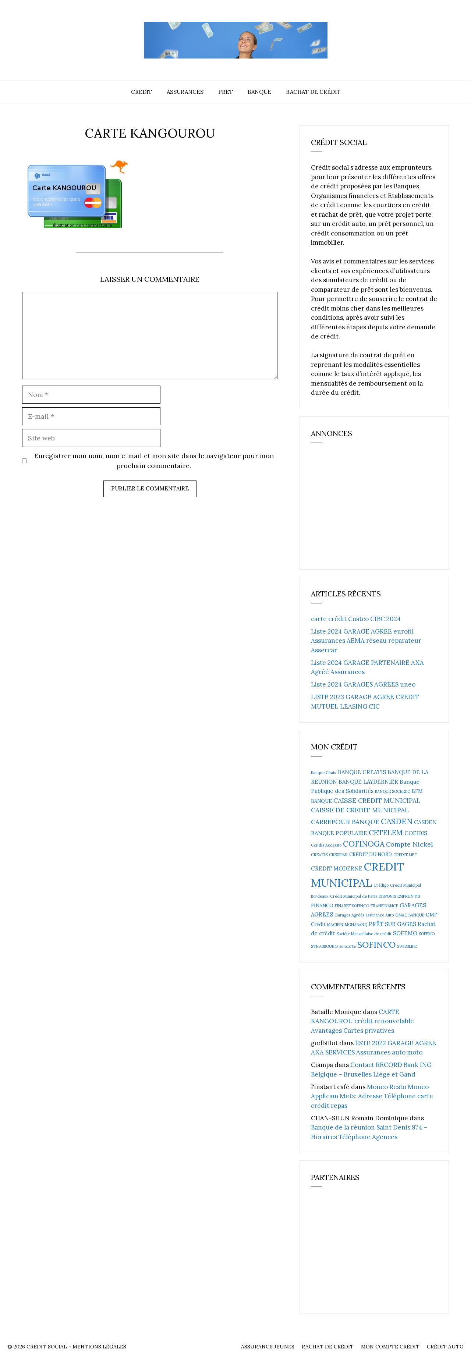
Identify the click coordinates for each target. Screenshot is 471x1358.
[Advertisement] (366, 509)
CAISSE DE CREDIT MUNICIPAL (360, 810)
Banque (259, 91)
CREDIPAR (338, 854)
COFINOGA (364, 844)
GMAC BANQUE (409, 915)
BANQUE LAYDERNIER (368, 781)
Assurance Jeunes (267, 1346)
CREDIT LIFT (405, 854)
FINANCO (322, 906)
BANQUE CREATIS (362, 772)
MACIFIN (335, 924)
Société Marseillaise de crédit (364, 933)
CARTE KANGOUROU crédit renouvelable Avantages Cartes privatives (362, 1021)
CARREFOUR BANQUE (345, 822)
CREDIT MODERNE (336, 868)
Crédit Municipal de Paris (353, 896)
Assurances (185, 91)
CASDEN (396, 821)
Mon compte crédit (390, 1346)
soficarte (347, 946)
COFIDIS (415, 833)
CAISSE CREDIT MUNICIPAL (377, 800)
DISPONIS (387, 896)
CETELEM (386, 832)
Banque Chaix (323, 772)
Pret (225, 91)
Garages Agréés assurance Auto (364, 915)
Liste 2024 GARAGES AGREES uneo (363, 684)
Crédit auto (445, 1346)
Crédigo (381, 885)
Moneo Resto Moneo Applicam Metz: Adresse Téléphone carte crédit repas (372, 1096)
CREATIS (319, 854)
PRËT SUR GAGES (392, 924)
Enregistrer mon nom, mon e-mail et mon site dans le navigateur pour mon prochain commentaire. (154, 460)
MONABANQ (356, 924)
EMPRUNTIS (408, 896)
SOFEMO (405, 933)
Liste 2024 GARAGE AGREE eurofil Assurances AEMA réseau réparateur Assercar (366, 640)
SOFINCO (376, 944)
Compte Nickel (409, 844)
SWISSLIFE (407, 946)
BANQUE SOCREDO (392, 791)
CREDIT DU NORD (370, 854)
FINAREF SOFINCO (352, 905)
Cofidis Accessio (326, 845)
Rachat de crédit (313, 91)
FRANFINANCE (384, 905)
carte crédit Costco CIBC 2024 (356, 619)
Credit (141, 91)
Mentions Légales (99, 1346)
